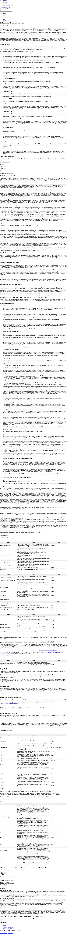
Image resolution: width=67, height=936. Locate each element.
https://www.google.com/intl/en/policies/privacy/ (42, 796)
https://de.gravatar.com (30, 281)
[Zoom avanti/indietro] (0, 934)
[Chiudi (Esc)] (4, 934)
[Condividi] (3, 934)
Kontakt (4, 16)
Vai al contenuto (3, 0)
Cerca (1, 9)
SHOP (4, 15)
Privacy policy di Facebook (19, 646)
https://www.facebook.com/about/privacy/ (48, 650)
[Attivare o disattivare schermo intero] (1, 934)
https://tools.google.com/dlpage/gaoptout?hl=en (9, 703)
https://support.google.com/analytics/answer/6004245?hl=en (12, 708)
